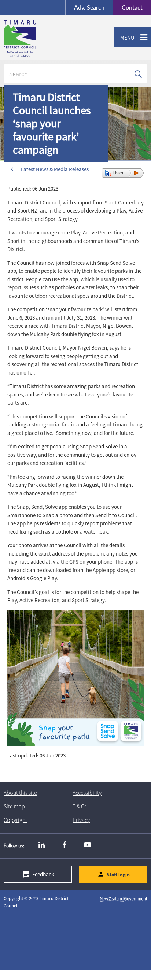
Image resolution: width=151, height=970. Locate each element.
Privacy (81, 819)
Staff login (118, 874)
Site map (14, 806)
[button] (123, 173)
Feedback (43, 874)
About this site (20, 792)
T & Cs (79, 806)
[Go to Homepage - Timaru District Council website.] (49, 38)
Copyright (15, 819)
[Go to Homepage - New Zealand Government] (123, 898)
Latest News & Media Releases (55, 169)
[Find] (138, 73)
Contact (128, 7)
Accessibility (87, 792)
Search (89, 7)
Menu (124, 37)
